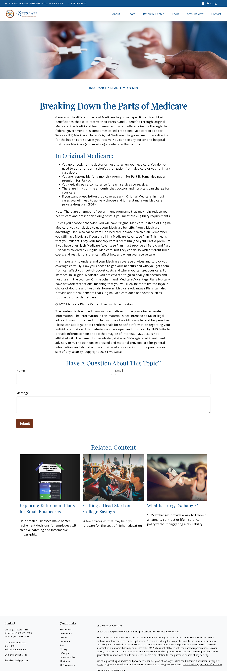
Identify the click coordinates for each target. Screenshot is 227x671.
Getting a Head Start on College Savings (106, 508)
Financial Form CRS (112, 625)
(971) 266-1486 (20, 629)
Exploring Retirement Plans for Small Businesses (47, 508)
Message (22, 393)
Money (63, 649)
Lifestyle (64, 653)
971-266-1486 (78, 3)
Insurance (65, 641)
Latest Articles (67, 657)
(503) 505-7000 (23, 633)
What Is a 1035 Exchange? (172, 505)
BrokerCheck (173, 631)
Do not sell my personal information (202, 664)
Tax (62, 645)
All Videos (65, 661)
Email (119, 371)
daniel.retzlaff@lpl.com (16, 660)
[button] (116, 13)
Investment (66, 633)
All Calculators (67, 665)
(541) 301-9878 (21, 636)
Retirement (66, 629)
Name (20, 371)
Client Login (212, 3)
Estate (63, 637)
